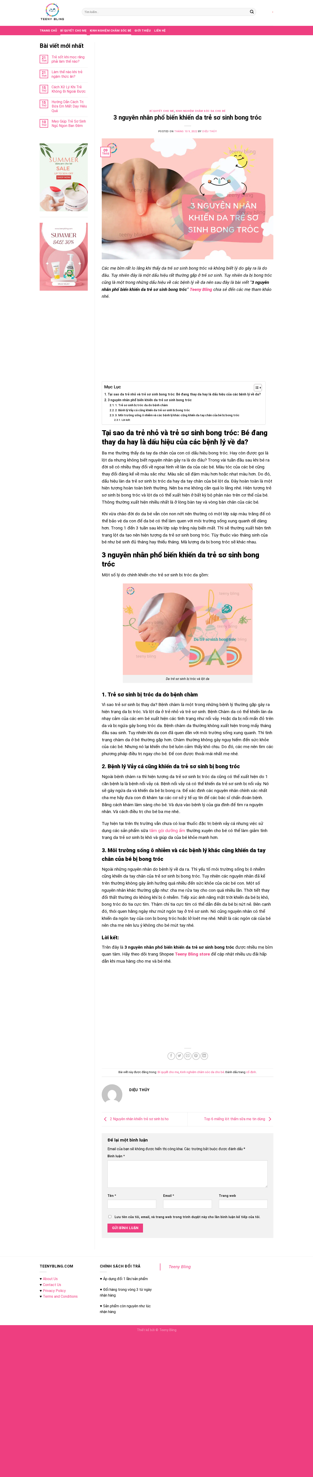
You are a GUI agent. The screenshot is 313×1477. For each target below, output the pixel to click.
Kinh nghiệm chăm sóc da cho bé (201, 111)
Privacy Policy (54, 1291)
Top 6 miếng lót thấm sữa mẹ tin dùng (235, 1119)
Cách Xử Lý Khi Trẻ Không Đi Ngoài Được (69, 89)
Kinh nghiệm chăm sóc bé (110, 30)
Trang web (227, 1196)
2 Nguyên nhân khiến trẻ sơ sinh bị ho (139, 1119)
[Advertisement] (187, 76)
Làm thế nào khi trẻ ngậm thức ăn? (67, 74)
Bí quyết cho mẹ (73, 30)
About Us (50, 1279)
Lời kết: (126, 420)
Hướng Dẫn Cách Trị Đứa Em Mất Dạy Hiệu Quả (69, 106)
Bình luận (116, 1156)
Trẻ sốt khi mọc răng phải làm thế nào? (68, 59)
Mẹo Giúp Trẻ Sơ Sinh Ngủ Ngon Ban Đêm (69, 123)
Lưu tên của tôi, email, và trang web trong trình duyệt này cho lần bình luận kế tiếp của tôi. (187, 1217)
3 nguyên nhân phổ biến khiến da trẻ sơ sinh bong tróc (150, 400)
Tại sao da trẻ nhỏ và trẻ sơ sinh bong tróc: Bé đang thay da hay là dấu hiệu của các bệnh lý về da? (184, 394)
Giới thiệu (143, 30)
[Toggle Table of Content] (255, 388)
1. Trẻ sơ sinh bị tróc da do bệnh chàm (141, 405)
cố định (251, 1072)
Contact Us (52, 1285)
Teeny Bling (180, 1266)
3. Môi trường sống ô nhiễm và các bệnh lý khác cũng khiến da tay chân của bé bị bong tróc (177, 415)
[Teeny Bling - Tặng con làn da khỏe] (57, 13)
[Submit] (252, 12)
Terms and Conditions (60, 1296)
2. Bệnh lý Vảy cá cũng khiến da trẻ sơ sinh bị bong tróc (152, 410)
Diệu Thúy (209, 131)
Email (168, 1196)
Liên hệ (160, 30)
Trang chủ (48, 30)
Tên (111, 1196)
